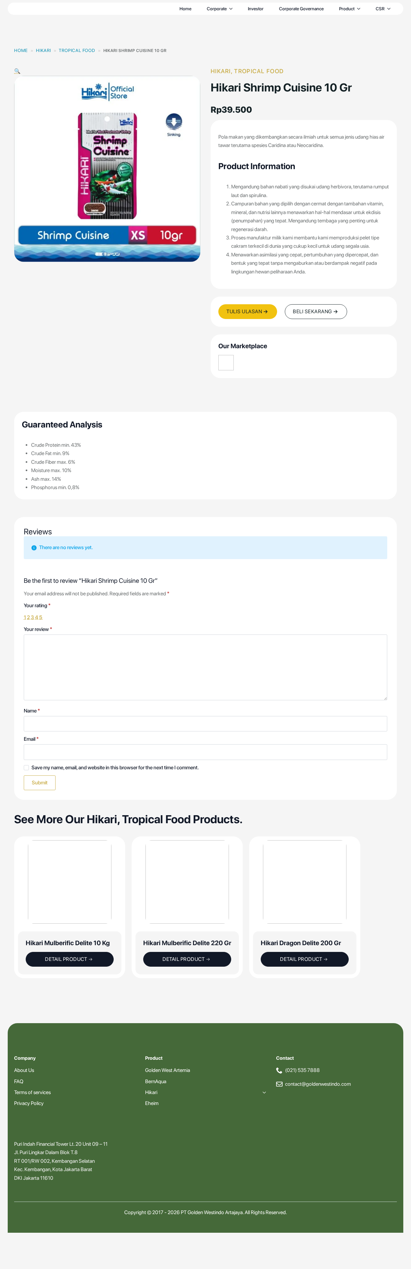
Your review (38, 629)
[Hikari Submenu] (263, 1092)
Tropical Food (77, 50)
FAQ (18, 1081)
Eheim (152, 1103)
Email (31, 739)
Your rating (37, 605)
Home (185, 8)
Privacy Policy (29, 1103)
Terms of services (32, 1092)
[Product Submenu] (359, 9)
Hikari (43, 50)
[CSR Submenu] (390, 9)
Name (32, 710)
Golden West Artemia (167, 1070)
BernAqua (155, 1081)
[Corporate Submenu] (232, 9)
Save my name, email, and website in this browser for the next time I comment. (115, 767)
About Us (24, 1070)
